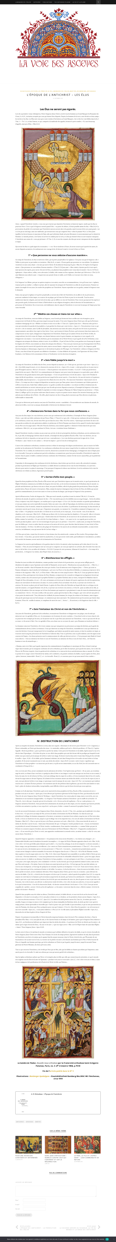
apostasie (29, 1121)
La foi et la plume (79, 2)
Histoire (34, 91)
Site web (17, 1209)
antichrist (20, 1121)
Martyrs (73, 91)
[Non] (114, 1239)
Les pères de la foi (45, 91)
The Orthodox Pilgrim (62, 2)
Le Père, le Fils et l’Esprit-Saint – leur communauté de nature (86, 1158)
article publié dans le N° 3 (62, 1071)
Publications (47, 2)
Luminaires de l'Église (61, 91)
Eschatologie (25, 91)
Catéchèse (36, 2)
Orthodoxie (91, 91)
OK (107, 1239)
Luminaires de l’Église (23, 2)
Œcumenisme (81, 91)
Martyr (38, 1121)
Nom (17, 1200)
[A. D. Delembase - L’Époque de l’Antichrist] (58, 1103)
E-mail (17, 1204)
